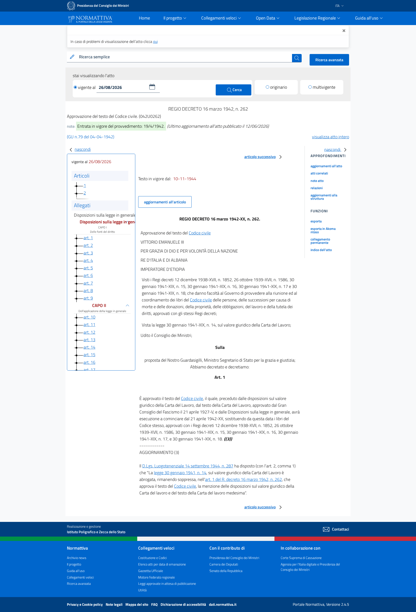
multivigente (324, 87)
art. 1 (88, 237)
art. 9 (88, 298)
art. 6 (88, 275)
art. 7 (88, 283)
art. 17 (89, 369)
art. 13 (89, 339)
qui (155, 41)
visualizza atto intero (330, 136)
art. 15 (89, 354)
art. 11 (89, 324)
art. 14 (89, 347)
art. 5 (88, 268)
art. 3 (88, 253)
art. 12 (89, 332)
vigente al (87, 87)
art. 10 (89, 317)
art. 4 (88, 260)
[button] (152, 87)
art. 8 (88, 290)
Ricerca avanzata (329, 60)
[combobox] (184, 57)
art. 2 (88, 245)
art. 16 (89, 362)
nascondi (83, 149)
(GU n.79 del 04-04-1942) (90, 136)
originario (278, 87)
